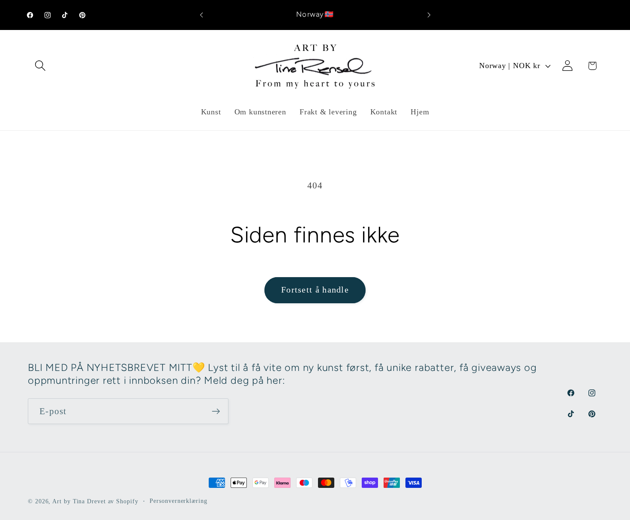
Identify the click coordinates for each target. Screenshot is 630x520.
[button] (40, 66)
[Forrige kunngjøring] (201, 14)
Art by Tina (68, 501)
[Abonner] (216, 411)
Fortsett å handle (315, 289)
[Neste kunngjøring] (429, 14)
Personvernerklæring (178, 500)
